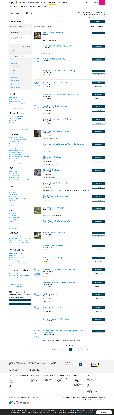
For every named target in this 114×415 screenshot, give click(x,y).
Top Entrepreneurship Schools (17, 103)
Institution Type (14, 77)
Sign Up (102, 2)
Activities (13, 73)
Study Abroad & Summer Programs (38, 6)
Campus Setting (14, 80)
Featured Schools (15, 87)
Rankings (12, 70)
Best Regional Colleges (15, 99)
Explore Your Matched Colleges (96, 17)
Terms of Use (89, 412)
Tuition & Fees (14, 60)
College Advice (23, 6)
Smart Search (14, 32)
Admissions (52, 2)
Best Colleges (13, 97)
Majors (12, 54)
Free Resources (62, 2)
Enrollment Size (14, 66)
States (12, 50)
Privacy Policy (79, 412)
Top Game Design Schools (16, 108)
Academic (44, 2)
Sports (12, 84)
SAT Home (22, 2)
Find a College (13, 6)
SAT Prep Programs (33, 2)
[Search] (90, 2)
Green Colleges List (14, 106)
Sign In (96, 2)
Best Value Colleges (14, 101)
